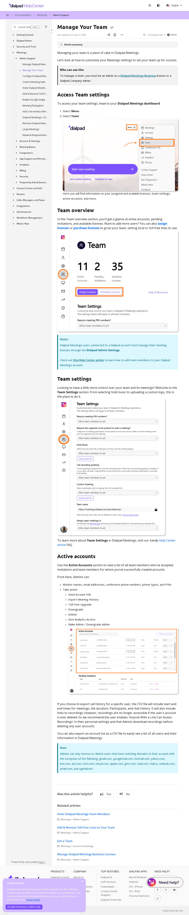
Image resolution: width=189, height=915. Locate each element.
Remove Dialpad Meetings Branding (35, 123)
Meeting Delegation (33, 105)
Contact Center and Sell (29, 188)
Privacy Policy (33, 899)
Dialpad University (111, 899)
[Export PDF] (115, 35)
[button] (26, 27)
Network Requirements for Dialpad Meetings (35, 135)
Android (133, 881)
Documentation (23, 15)
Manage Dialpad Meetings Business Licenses (35, 64)
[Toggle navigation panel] (51, 30)
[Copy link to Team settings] (97, 379)
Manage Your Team (33, 70)
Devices (21, 194)
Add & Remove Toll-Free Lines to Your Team (35, 93)
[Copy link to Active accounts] (101, 557)
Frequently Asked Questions (34, 182)
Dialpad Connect (60, 877)
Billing (23, 170)
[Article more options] (122, 35)
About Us (78, 877)
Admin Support (61, 15)
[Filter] (46, 27)
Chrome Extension (139, 895)
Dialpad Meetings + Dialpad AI (35, 117)
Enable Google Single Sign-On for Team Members (35, 99)
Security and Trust (26, 46)
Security (24, 176)
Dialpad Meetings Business (138, 75)
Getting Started (25, 34)
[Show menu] (150, 5)
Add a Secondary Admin (35, 111)
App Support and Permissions (34, 158)
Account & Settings (30, 141)
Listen (173, 34)
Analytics (24, 164)
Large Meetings (31, 129)
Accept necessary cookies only (24, 906)
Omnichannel (24, 211)
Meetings (42, 15)
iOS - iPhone (136, 886)
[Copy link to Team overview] (100, 211)
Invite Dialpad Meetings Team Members (35, 87)
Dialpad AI (106, 877)
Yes (108, 794)
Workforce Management (29, 217)
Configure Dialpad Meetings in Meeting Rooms (35, 76)
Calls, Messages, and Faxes (31, 200)
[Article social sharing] (109, 35)
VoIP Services (108, 881)
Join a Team (65, 841)
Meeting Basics (28, 146)
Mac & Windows (138, 877)
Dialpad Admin (24, 40)
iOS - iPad (134, 891)
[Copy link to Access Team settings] (115, 95)
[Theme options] (158, 5)
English (175, 5)
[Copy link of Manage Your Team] (112, 27)
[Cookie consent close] (82, 881)
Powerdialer (107, 886)
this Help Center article (88, 360)
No (128, 794)
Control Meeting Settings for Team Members (35, 82)
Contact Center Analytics (109, 893)
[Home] (25, 5)
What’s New (23, 223)
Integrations (26, 152)
